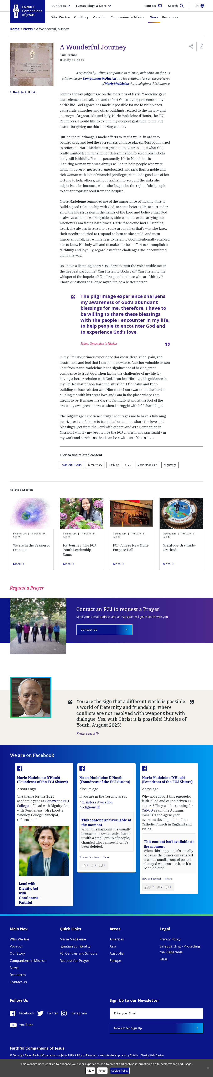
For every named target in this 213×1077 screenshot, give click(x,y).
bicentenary (95, 465)
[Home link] (27, 11)
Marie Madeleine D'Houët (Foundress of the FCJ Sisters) (42, 780)
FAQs (163, 959)
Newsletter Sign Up (128, 1028)
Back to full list (24, 92)
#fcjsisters (87, 802)
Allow (90, 1070)
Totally (134, 1055)
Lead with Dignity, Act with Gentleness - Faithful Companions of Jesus (29, 898)
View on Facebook (89, 857)
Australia (117, 953)
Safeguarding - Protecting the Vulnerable (180, 949)
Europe (115, 960)
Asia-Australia (72, 465)
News (154, 17)
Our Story (81, 17)
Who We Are (60, 17)
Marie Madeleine (117, 84)
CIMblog (114, 465)
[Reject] (208, 1068)
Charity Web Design (152, 1055)
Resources (170, 17)
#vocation (105, 802)
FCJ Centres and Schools (78, 953)
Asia (113, 946)
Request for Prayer (74, 960)
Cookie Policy (119, 1070)
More (17, 564)
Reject (102, 1070)
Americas (117, 939)
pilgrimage (170, 465)
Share (106, 857)
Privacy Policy (170, 939)
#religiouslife (90, 807)
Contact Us (89, 630)
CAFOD (147, 810)
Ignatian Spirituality (75, 946)
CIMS (128, 465)
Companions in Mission (128, 17)
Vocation (99, 17)
